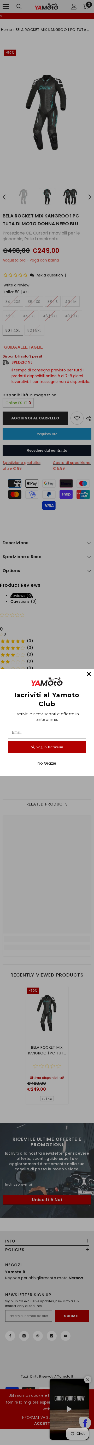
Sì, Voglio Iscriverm (47, 747)
